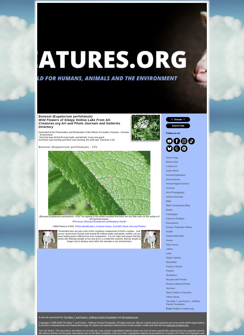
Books (169, 210)
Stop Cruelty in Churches (178, 292)
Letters (169, 249)
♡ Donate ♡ (178, 119)
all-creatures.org (130, 317)
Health (169, 231)
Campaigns (172, 214)
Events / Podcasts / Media (179, 227)
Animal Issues (173, 179)
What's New (172, 162)
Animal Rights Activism (177, 183)
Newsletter (171, 262)
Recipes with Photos (176, 279)
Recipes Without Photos (178, 284)
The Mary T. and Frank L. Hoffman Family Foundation (90, 317)
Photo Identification (85, 226)
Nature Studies (173, 258)
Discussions (172, 223)
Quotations (171, 275)
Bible (168, 201)
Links (168, 253)
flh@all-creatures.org (183, 308)
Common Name (104, 226)
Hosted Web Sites (175, 236)
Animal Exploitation (176, 175)
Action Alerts (172, 170)
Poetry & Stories (174, 266)
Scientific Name (120, 226)
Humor (169, 240)
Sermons (170, 288)
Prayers (170, 271)
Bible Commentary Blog (178, 205)
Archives (170, 188)
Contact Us (171, 166)
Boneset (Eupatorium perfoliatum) (101, 221)
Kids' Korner (172, 245)
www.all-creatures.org (177, 325)
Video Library (172, 297)
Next (122, 221)
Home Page (172, 157)
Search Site (178, 126)
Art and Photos (137, 226)
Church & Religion (175, 218)
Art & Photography (175, 192)
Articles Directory (174, 197)
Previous (78, 221)
